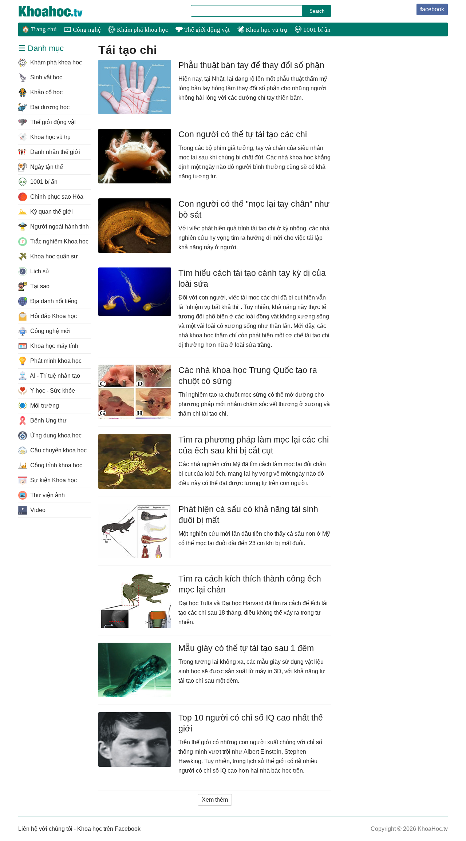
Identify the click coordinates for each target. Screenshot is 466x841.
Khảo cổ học (46, 92)
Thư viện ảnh (47, 495)
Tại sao (39, 286)
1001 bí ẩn (316, 29)
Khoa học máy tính (53, 346)
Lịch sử (39, 271)
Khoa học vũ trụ (265, 29)
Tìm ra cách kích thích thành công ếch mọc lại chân (249, 584)
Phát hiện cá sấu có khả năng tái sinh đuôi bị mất (248, 514)
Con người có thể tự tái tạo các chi (242, 134)
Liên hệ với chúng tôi (45, 829)
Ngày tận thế (46, 167)
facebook (432, 9)
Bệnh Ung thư (48, 420)
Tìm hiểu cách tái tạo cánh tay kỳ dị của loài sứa (252, 278)
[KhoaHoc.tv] (58, 11)
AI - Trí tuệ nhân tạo (54, 376)
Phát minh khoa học (55, 361)
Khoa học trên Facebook (109, 829)
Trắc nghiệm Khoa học (58, 241)
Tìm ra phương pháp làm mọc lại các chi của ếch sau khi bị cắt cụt (253, 445)
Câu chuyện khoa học (58, 450)
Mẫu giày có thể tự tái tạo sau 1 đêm (246, 648)
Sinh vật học (45, 77)
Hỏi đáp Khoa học (53, 316)
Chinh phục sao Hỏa (56, 197)
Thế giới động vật (206, 29)
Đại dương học (49, 107)
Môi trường (44, 405)
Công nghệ (86, 29)
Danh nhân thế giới (54, 152)
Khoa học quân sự (53, 256)
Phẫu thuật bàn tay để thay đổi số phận (251, 65)
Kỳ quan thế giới (51, 212)
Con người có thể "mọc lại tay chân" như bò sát (253, 209)
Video (37, 510)
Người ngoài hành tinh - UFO (60, 226)
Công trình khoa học (55, 465)
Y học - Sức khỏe (52, 391)
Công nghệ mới (50, 331)
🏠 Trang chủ (39, 29)
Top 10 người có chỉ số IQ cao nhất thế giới (250, 723)
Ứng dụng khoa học (55, 435)
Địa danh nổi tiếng (53, 301)
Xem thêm (215, 800)
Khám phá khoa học (141, 29)
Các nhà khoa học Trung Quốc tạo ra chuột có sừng (247, 375)
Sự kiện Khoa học (53, 480)
